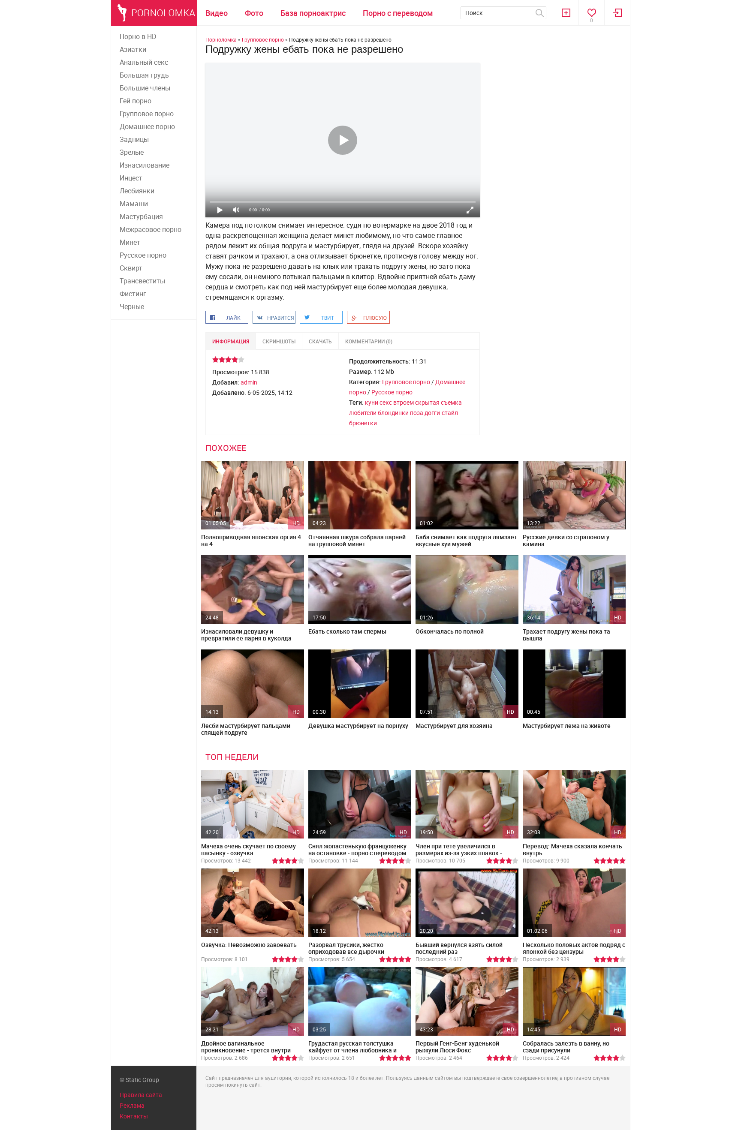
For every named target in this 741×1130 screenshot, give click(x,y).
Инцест (131, 178)
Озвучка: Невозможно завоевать (249, 945)
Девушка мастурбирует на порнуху (358, 725)
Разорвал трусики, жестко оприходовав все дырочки (346, 948)
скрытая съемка (438, 402)
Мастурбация (141, 216)
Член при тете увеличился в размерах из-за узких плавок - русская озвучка (459, 853)
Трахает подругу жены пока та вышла (566, 634)
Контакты (134, 1116)
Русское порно (143, 255)
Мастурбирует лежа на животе (567, 725)
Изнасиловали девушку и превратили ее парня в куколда (246, 634)
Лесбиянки (137, 190)
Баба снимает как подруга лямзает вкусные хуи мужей (466, 540)
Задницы (134, 139)
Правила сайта (141, 1095)
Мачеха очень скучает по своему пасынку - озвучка (248, 849)
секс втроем (397, 402)
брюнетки (363, 423)
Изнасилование (144, 165)
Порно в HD (138, 36)
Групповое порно (147, 113)
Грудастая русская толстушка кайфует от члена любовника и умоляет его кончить (352, 1050)
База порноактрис (313, 13)
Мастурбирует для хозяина (454, 725)
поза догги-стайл (434, 413)
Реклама (132, 1105)
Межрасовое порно (150, 229)
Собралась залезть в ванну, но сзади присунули (566, 1046)
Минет (130, 242)
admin (249, 382)
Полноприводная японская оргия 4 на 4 (251, 540)
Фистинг (133, 293)
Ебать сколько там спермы (347, 631)
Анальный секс (144, 62)
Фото (254, 13)
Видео (216, 13)
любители (363, 413)
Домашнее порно (147, 126)
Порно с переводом (398, 13)
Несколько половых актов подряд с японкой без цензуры (574, 948)
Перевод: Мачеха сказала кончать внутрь (572, 849)
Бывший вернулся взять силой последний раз (459, 948)
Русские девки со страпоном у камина (566, 540)
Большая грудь (144, 75)
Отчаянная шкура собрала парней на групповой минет (357, 540)
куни (371, 402)
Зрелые (132, 152)
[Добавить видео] (565, 12)
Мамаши (134, 203)
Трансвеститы (142, 281)
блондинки (393, 413)
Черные (132, 306)
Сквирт (131, 268)
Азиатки (133, 49)
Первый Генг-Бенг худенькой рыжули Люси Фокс (457, 1046)
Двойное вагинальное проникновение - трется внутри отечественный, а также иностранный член (246, 1053)
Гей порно (135, 100)
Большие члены (145, 88)
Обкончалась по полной (450, 631)
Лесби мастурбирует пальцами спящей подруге (245, 728)
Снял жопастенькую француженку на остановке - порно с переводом (357, 849)
